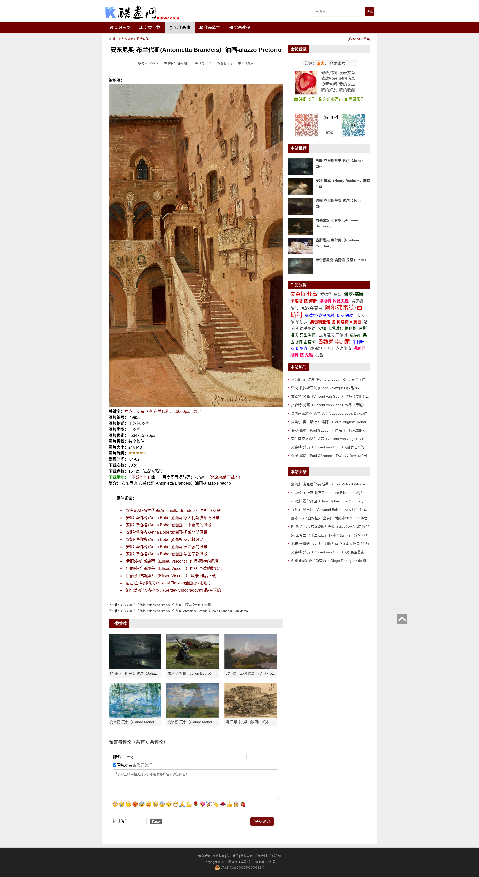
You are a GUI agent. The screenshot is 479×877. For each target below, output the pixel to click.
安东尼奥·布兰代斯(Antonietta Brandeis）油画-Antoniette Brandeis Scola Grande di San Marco (184, 611)
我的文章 (347, 84)
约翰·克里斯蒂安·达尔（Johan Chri (137, 673)
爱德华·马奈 (331, 294)
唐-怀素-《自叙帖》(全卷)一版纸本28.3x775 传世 (329, 518)
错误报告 (247, 63)
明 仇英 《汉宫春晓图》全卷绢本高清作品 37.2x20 (330, 527)
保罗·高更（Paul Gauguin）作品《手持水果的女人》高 (334, 430)
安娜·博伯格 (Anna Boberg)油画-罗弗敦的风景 (166, 547)
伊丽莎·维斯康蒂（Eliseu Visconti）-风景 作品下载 (171, 576)
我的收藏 (347, 90)
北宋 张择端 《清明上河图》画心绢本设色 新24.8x (330, 544)
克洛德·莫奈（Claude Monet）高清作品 (141, 722)
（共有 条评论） (149, 742)
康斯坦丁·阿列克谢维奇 (330, 348)
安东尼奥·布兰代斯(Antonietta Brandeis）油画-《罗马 (173, 510)
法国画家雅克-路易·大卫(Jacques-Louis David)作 (329, 413)
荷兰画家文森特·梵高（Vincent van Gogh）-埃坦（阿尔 (334, 439)
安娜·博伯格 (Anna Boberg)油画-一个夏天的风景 (168, 525)
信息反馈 (204, 856)
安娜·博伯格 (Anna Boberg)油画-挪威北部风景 (166, 532)
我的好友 (329, 90)
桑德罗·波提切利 (319, 315)
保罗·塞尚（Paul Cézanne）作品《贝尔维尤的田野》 (332, 456)
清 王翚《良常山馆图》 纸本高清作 (253, 722)
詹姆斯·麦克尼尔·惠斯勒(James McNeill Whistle (328, 484)
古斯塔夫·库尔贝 (332, 335)
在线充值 (275, 856)
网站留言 (218, 856)
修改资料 (329, 73)
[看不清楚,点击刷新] (156, 821)
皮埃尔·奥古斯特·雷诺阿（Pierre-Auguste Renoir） (331, 422)
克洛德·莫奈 (311, 308)
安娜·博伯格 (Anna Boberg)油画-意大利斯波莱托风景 (172, 518)
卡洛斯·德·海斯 (304, 301)
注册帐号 (306, 99)
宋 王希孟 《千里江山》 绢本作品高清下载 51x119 (330, 535)
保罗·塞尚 (353, 294)
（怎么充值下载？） (225, 477)
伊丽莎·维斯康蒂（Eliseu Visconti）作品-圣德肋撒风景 (174, 568)
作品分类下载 (358, 39)
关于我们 (233, 856)
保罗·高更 (345, 315)
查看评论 (226, 63)
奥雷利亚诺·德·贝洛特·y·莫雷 (336, 322)
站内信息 (347, 78)
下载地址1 (140, 477)
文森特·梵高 (304, 294)
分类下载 (151, 27)
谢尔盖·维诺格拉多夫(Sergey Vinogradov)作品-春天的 (173, 590)
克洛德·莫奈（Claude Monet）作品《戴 (199, 722)
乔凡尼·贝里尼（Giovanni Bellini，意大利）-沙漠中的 (332, 510)
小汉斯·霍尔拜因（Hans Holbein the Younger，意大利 (333, 501)
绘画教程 (241, 27)
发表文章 (347, 73)
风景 (197, 411)
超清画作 (143, 39)
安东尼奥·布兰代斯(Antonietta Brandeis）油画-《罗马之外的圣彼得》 (166, 605)
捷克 (128, 411)
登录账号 (336, 63)
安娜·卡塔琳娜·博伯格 (338, 328)
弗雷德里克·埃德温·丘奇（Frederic (253, 673)
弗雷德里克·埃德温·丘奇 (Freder (341, 260)
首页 (115, 39)
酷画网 (233, 862)
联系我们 (261, 856)
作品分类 (298, 285)
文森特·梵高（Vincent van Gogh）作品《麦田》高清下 (333, 396)
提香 (319, 355)
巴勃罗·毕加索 (334, 341)
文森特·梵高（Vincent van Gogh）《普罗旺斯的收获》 (333, 447)
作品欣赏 (211, 27)
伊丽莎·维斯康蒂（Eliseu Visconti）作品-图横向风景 (172, 561)
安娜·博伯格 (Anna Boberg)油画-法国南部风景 (166, 554)
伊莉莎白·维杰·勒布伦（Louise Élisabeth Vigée (327, 493)
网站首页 (121, 27)
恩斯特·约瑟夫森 (334, 301)
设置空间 (329, 84)
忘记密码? (331, 99)
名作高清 (181, 27)
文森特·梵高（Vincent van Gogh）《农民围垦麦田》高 (333, 552)
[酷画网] (142, 12)
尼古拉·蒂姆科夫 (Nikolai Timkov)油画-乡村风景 (168, 583)
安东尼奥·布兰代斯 (153, 411)
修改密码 (329, 78)
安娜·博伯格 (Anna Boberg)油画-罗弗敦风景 (164, 539)
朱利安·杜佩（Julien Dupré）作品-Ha (197, 673)
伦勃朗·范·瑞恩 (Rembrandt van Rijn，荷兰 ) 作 (328, 379)
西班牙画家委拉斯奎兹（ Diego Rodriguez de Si (328, 561)
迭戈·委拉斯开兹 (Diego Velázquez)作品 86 (325, 388)
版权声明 (247, 856)
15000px (181, 411)
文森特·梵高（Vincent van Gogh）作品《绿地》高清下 (333, 405)
